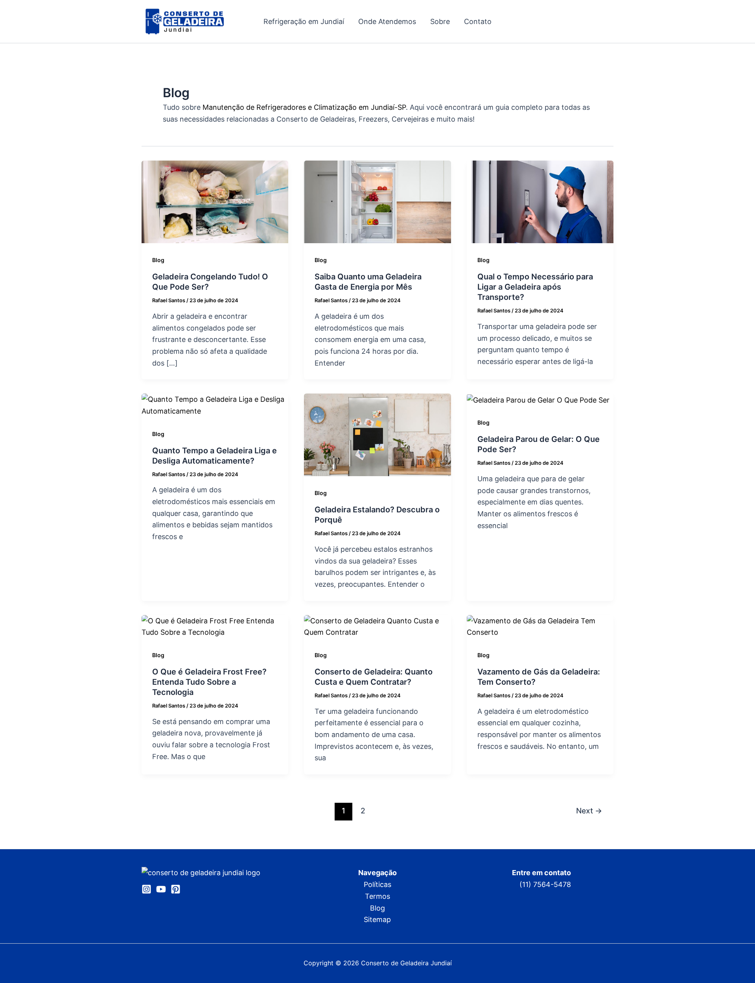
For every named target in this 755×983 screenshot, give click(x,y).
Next (589, 810)
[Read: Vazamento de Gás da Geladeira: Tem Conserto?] (540, 626)
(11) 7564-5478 (545, 884)
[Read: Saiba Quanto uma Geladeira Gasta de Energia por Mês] (377, 201)
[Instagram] (146, 889)
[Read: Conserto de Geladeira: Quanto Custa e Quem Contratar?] (377, 626)
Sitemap (377, 919)
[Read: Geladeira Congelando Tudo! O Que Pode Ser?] (215, 201)
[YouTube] (161, 889)
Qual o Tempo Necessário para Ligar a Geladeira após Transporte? (535, 287)
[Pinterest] (175, 889)
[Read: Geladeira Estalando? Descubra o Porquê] (377, 434)
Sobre (440, 21)
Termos (377, 896)
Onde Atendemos (387, 21)
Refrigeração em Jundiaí (303, 21)
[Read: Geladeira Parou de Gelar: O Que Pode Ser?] (538, 399)
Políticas (377, 884)
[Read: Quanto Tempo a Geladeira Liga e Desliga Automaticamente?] (215, 405)
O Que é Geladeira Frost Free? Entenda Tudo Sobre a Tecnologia (209, 682)
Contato (478, 21)
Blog (158, 260)
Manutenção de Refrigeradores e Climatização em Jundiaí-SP (304, 107)
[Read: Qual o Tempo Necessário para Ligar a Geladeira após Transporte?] (540, 201)
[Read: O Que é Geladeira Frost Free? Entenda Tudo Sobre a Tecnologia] (215, 626)
